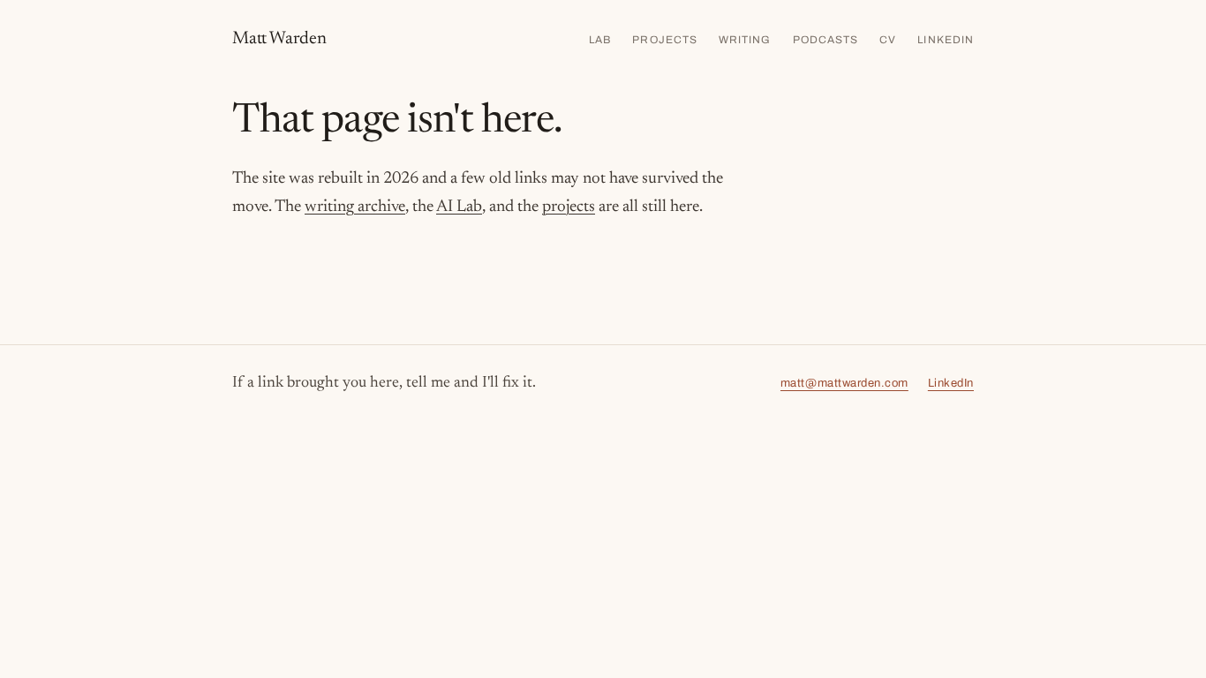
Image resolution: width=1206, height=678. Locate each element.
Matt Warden (279, 39)
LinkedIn (945, 40)
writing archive (355, 207)
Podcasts (826, 40)
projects (568, 207)
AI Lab (459, 207)
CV (887, 40)
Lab (600, 40)
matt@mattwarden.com (844, 383)
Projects (664, 40)
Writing (745, 40)
